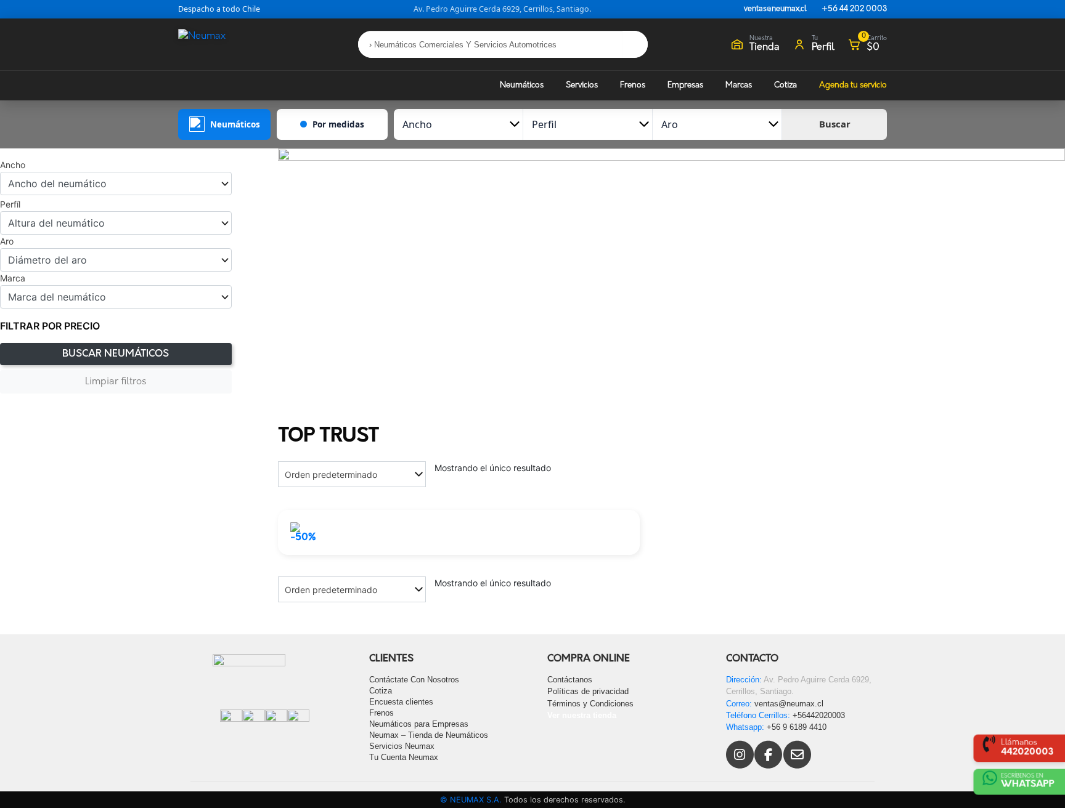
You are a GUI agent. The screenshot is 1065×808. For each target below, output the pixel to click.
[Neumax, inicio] (224, 44)
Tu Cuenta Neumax (403, 757)
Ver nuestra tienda (581, 715)
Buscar (835, 124)
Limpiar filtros (115, 382)
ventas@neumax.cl (775, 9)
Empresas (685, 85)
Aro (7, 241)
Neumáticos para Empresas (418, 724)
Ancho (12, 165)
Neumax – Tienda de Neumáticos (428, 735)
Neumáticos (522, 85)
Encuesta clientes (401, 701)
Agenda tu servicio (853, 85)
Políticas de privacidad (588, 691)
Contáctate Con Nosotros (414, 679)
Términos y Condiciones (590, 703)
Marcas (738, 85)
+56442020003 (819, 715)
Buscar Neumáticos (115, 354)
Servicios (582, 85)
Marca (12, 278)
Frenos (632, 85)
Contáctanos (569, 679)
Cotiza (785, 85)
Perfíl (10, 204)
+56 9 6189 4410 (796, 727)
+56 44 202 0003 (854, 9)
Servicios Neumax (402, 746)
